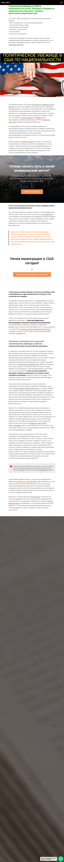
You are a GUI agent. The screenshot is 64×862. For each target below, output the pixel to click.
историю (21, 469)
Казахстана (35, 388)
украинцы (29, 118)
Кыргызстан (13, 122)
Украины (21, 388)
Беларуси (28, 388)
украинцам (17, 425)
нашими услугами (27, 141)
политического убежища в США (28, 364)
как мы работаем (47, 214)
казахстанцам (41, 423)
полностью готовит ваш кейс (26, 481)
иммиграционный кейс (16, 44)
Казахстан (46, 120)
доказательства (43, 469)
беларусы (39, 118)
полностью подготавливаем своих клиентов (35, 329)
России (15, 388)
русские (23, 118)
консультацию (35, 497)
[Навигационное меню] (61, 2)
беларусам (33, 423)
